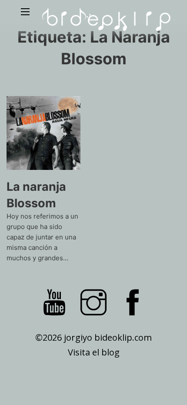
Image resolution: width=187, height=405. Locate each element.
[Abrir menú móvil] (25, 11)
